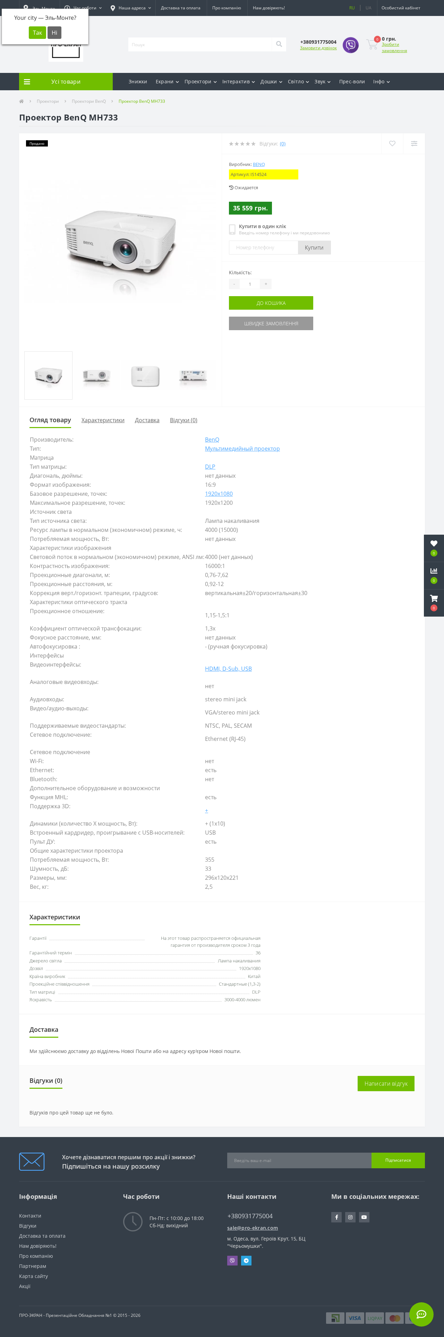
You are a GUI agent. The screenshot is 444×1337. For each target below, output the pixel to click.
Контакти (30, 1215)
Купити (314, 247)
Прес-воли (352, 81)
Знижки (138, 81)
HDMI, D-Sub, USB (228, 668)
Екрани (165, 81)
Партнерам (32, 1266)
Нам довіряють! (269, 8)
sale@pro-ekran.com (252, 1228)
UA (369, 8)
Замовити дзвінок (318, 48)
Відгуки (27, 1225)
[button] (83, 8)
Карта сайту (33, 1276)
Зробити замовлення (394, 47)
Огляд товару (50, 420)
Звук (320, 81)
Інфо (378, 81)
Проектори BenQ (89, 101)
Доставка (147, 420)
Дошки (269, 81)
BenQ (259, 164)
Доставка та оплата (180, 8)
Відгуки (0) (183, 420)
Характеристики (103, 420)
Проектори (198, 81)
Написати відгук (386, 1083)
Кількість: (240, 272)
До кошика (271, 303)
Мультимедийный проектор (242, 448)
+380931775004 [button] (250, 1216)
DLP (210, 466)
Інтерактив (236, 81)
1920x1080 (219, 494)
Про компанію (226, 8)
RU (352, 8)
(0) (282, 143)
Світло (296, 81)
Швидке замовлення (271, 323)
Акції (25, 1286)
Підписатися (398, 1160)
